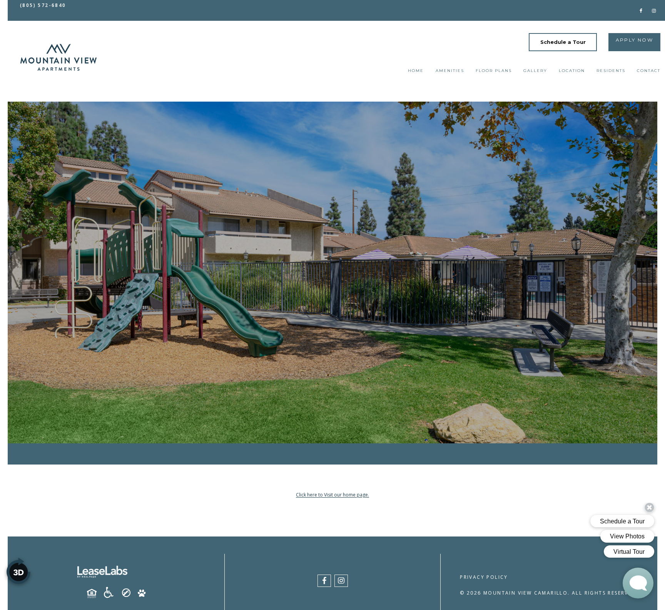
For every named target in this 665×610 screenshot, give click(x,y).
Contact (648, 70)
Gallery (535, 70)
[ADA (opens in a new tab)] (111, 592)
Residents (610, 70)
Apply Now (634, 40)
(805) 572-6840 (43, 5)
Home (416, 70)
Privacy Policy (484, 577)
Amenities (450, 70)
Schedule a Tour (563, 42)
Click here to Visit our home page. (332, 494)
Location (572, 70)
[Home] (58, 57)
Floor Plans (494, 70)
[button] (641, 10)
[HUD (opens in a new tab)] (94, 593)
